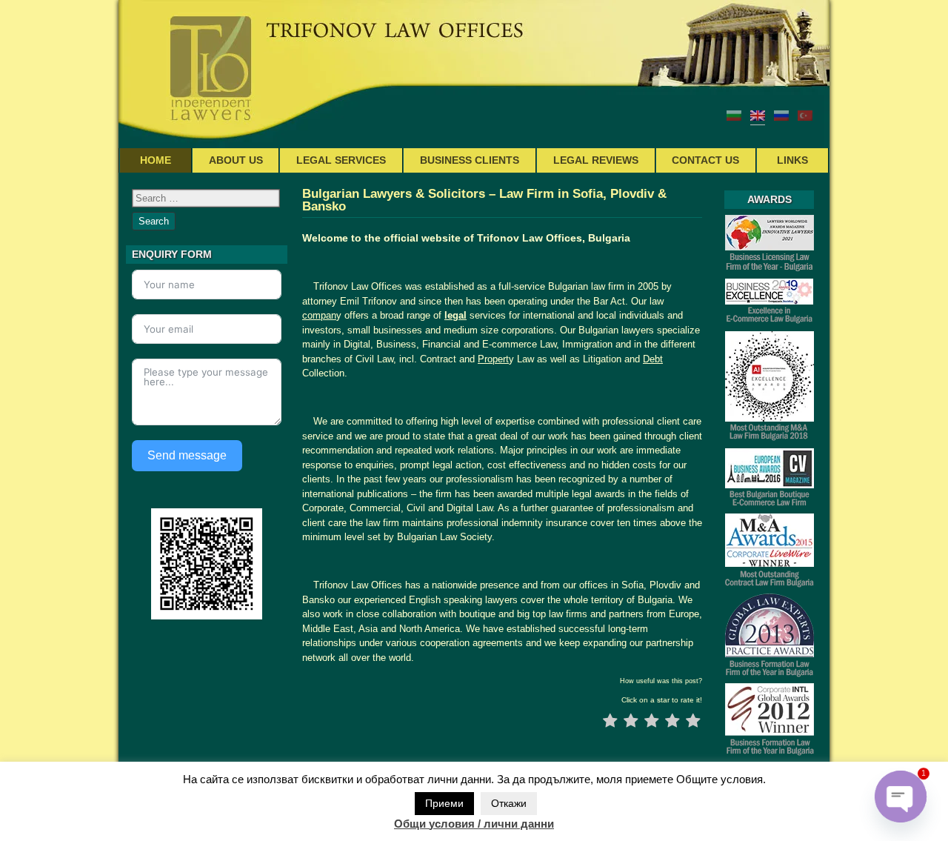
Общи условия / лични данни (474, 823)
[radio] (610, 722)
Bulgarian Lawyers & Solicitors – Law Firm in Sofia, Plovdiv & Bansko (484, 200)
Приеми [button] (444, 803)
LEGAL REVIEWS (595, 160)
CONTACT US (705, 160)
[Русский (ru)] (781, 115)
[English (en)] (757, 115)
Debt (653, 359)
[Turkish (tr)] (805, 115)
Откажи (509, 803)
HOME (155, 160)
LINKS (792, 160)
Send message (187, 455)
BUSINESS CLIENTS (469, 160)
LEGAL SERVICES (341, 160)
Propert (493, 359)
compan (319, 315)
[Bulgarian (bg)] (734, 115)
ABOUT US (236, 160)
